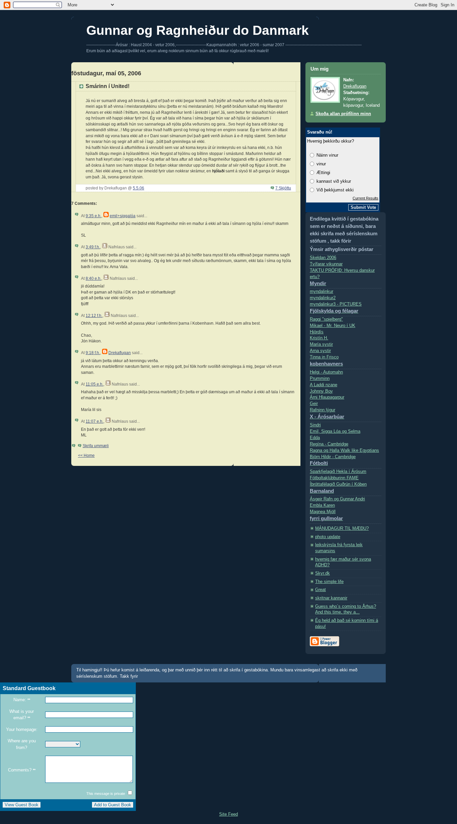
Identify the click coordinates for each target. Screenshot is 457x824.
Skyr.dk (322, 573)
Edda (315, 437)
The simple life (329, 581)
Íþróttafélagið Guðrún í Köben (338, 488)
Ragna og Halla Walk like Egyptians (344, 450)
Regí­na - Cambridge (329, 444)
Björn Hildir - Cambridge (333, 460)
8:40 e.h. (93, 278)
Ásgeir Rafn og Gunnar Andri (337, 499)
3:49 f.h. (93, 247)
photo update (327, 536)
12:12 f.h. (94, 315)
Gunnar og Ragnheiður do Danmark (197, 30)
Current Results (365, 198)
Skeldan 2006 (323, 257)
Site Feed (228, 814)
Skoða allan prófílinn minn (343, 113)
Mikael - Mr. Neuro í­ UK (332, 325)
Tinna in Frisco (326, 360)
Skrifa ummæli (96, 445)
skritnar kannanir (331, 598)
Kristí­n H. (319, 338)
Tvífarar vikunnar (326, 264)
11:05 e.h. (94, 384)
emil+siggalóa (122, 216)
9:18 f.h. (93, 352)
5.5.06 (138, 188)
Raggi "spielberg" (326, 319)
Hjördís (317, 332)
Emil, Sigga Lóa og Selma (335, 431)
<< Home (86, 455)
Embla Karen (322, 505)
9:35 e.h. (93, 216)
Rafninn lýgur (327, 413)
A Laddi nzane (323, 385)
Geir (314, 403)
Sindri (315, 425)
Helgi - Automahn (326, 372)
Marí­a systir (321, 344)
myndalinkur (321, 291)
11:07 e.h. (94, 421)
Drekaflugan (119, 352)
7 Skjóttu (283, 188)
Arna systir (320, 350)
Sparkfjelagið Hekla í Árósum (338, 471)
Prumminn (320, 378)
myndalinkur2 (323, 298)
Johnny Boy (321, 391)
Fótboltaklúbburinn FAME (334, 478)
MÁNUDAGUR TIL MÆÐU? (342, 528)
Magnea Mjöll (326, 515)
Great (320, 589)
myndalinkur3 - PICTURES (336, 308)
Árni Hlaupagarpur (327, 397)
